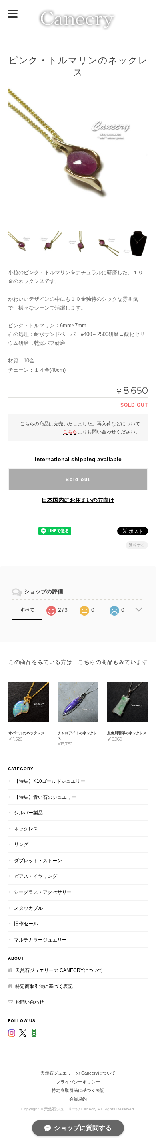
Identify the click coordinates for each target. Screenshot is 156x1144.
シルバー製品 (28, 812)
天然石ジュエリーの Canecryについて (59, 970)
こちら (70, 431)
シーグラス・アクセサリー (43, 892)
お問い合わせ (29, 1001)
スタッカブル (28, 908)
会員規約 (78, 1099)
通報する (137, 545)
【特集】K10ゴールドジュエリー (49, 781)
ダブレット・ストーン (38, 860)
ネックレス (26, 828)
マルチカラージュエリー (40, 939)
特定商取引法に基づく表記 (44, 986)
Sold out (78, 479)
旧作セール (26, 923)
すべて (27, 610)
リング (21, 844)
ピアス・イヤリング (35, 876)
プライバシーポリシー (78, 1081)
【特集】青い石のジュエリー (45, 797)
